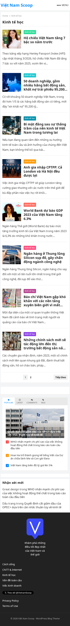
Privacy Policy (10, 600)
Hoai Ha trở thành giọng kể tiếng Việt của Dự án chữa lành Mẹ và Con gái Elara (37, 456)
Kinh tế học (30, 32)
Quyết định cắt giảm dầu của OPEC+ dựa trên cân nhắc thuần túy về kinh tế (31, 505)
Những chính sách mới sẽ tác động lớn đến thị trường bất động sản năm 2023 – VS (45, 346)
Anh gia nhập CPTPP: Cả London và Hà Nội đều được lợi (43, 171)
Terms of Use (10, 606)
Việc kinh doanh (11, 585)
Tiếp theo (60, 377)
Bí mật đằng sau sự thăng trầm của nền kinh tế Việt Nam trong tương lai (45, 128)
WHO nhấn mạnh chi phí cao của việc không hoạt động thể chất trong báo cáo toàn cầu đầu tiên (36, 445)
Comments (32, 402)
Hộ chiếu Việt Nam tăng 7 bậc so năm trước (44, 40)
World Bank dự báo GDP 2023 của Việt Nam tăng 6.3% (43, 214)
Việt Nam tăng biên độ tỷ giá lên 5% (31, 465)
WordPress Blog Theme (48, 618)
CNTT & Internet (12, 569)
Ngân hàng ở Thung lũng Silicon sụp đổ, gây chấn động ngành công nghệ (44, 257)
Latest (20, 402)
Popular (8, 402)
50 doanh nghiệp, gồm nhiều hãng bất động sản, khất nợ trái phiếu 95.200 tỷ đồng (45, 87)
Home (5, 15)
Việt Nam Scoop (17, 5)
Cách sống (8, 564)
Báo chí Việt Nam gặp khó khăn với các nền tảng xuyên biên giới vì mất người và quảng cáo (45, 302)
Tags (43, 402)
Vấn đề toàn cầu (12, 580)
